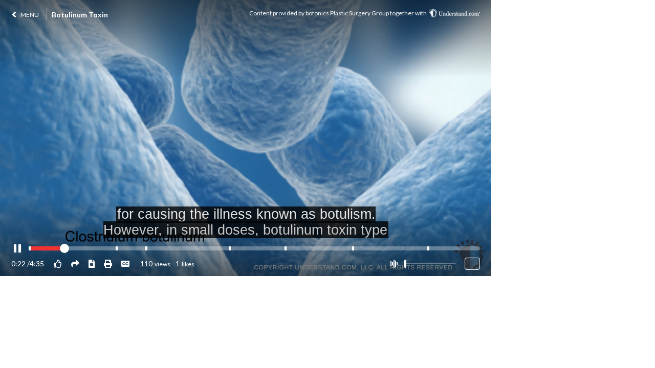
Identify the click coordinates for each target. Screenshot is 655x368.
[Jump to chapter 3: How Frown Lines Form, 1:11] (146, 248)
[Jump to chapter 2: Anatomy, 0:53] (117, 248)
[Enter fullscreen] (472, 264)
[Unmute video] (393, 263)
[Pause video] (17, 249)
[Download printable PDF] (108, 263)
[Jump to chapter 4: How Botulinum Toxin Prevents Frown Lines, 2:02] (230, 248)
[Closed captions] (125, 263)
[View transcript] (91, 263)
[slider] (405, 264)
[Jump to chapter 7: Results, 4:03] (428, 248)
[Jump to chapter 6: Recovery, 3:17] (353, 248)
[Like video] (57, 263)
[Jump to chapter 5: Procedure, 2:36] (285, 248)
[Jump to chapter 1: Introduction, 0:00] (30, 248)
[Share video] (75, 263)
